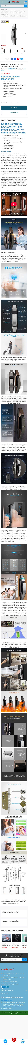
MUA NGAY (14, 107)
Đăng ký (24, 959)
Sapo (16, 1013)
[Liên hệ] (5, 1041)
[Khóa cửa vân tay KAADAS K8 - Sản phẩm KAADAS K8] (14, 33)
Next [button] (25, 33)
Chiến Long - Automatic (18, 1012)
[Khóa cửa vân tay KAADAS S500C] (16, 938)
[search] (25, 6)
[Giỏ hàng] (25, 2)
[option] (14, 33)
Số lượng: (4, 102)
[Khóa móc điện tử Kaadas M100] (6, 938)
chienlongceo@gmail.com (13, 984)
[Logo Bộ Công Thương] (5, 987)
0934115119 (14, 981)
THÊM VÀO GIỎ (14, 112)
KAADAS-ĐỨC (12, 68)
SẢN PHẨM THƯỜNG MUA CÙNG (12, 930)
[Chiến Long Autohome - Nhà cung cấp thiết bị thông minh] (14, 2)
